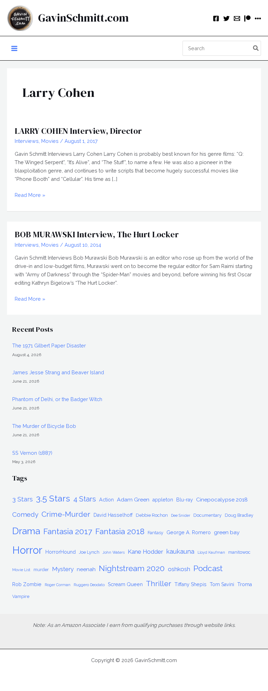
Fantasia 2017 (67, 531)
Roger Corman (57, 585)
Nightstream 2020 (132, 568)
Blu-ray (184, 499)
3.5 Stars (53, 498)
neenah (86, 569)
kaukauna (180, 551)
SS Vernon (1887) (32, 453)
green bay (227, 532)
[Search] (256, 48)
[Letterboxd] (258, 18)
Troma (244, 584)
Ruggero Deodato (89, 585)
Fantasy (155, 532)
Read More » (30, 195)
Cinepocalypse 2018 (222, 499)
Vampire (20, 596)
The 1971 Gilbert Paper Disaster (49, 345)
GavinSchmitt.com (83, 17)
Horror (27, 550)
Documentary (207, 515)
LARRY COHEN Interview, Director (78, 131)
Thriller (158, 583)
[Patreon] (247, 18)
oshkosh (179, 569)
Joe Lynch (89, 552)
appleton (162, 499)
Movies (50, 141)
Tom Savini (222, 584)
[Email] (237, 18)
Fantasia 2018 (119, 531)
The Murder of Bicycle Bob (44, 426)
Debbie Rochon (152, 515)
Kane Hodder (145, 551)
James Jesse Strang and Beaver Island (58, 372)
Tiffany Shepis (190, 584)
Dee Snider (180, 515)
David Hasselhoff (113, 515)
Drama (26, 530)
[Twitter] (226, 18)
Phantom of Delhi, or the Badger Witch (57, 399)
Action (106, 499)
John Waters (114, 552)
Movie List (21, 570)
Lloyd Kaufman (211, 552)
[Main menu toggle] (14, 48)
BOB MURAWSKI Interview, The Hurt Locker (97, 234)
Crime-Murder (66, 514)
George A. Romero (188, 532)
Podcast (208, 568)
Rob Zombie (27, 584)
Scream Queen (125, 584)
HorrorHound (60, 552)
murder (41, 569)
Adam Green (133, 499)
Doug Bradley (239, 515)
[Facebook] (216, 18)
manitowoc (239, 552)
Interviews (27, 141)
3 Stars (22, 499)
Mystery (63, 569)
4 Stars (84, 499)
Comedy (25, 514)
